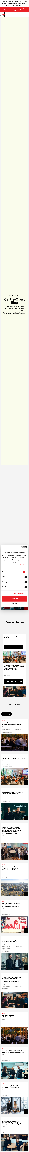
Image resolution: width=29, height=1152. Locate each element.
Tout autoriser (14, 598)
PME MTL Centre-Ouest (14, 295)
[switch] (25, 577)
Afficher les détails (18, 593)
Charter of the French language (14, 1)
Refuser (14, 603)
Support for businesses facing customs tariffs (14, 10)
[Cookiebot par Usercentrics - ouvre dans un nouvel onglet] (20, 547)
